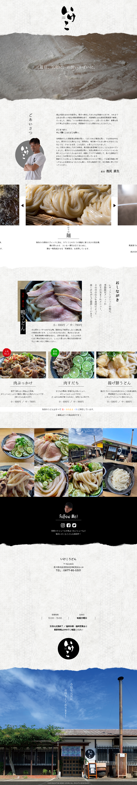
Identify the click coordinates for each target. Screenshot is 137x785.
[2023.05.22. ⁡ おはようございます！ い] (85, 445)
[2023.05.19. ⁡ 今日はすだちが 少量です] (85, 479)
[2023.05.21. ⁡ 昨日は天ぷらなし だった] (17, 479)
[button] (22, 205)
